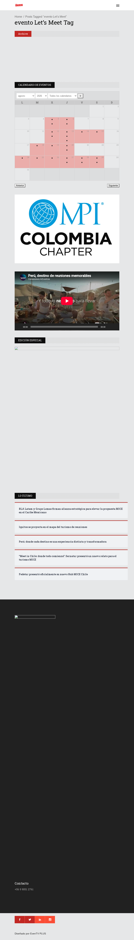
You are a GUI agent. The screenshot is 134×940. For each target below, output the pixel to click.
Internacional (24, 42)
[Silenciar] (109, 327)
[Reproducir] (19, 327)
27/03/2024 (83, 66)
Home (18, 16)
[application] (67, 300)
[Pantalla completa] (115, 327)
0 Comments (96, 79)
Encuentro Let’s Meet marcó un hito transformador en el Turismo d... (92, 52)
